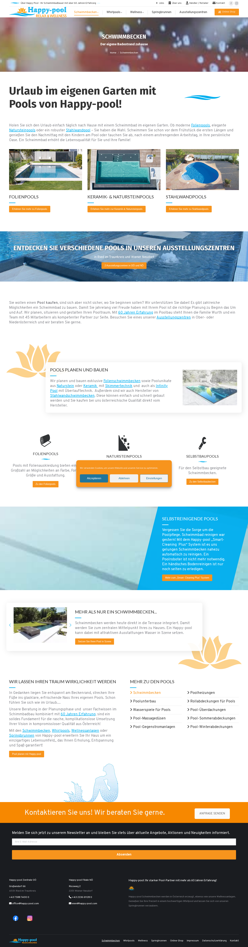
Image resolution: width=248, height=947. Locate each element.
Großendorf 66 (17, 886)
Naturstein (65, 386)
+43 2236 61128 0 (81, 897)
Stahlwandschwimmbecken (72, 396)
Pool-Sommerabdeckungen (212, 718)
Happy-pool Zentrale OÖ (22, 880)
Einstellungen (154, 478)
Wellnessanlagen (85, 731)
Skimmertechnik (118, 386)
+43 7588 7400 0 (19, 897)
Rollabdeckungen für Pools (212, 701)
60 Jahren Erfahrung (135, 312)
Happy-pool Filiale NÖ (81, 880)
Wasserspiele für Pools (151, 710)
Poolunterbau (144, 701)
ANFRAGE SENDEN (212, 813)
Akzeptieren (94, 478)
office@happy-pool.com (25, 903)
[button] (10, 625)
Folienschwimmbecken (122, 381)
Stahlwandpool (78, 130)
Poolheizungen (202, 693)
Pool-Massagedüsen (149, 718)
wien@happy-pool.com (84, 903)
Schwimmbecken (36, 731)
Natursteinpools (22, 130)
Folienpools (200, 125)
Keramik (90, 386)
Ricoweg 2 (75, 886)
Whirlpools (61, 731)
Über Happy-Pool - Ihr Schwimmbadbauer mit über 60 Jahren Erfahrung (58, 3)
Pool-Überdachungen (207, 710)
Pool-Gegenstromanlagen (153, 727)
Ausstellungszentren (173, 317)
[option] (40, 625)
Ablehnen (124, 478)
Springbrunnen (21, 735)
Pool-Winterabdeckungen (211, 727)
